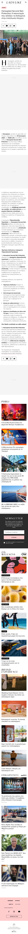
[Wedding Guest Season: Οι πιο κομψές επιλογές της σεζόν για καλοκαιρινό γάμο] (14, 682)
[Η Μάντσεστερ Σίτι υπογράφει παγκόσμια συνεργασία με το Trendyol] (14, 437)
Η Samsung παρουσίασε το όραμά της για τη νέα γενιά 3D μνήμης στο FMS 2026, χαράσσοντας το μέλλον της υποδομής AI (12, 478)
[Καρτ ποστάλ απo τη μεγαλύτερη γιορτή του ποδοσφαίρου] (14, 733)
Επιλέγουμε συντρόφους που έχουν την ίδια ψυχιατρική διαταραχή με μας (12, 580)
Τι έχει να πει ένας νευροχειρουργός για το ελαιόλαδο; (10, 663)
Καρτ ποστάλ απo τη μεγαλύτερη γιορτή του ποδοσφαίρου (13, 745)
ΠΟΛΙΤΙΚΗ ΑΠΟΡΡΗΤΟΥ (8, 907)
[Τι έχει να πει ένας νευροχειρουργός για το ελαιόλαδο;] (14, 648)
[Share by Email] (14, 26)
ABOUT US (11, 904)
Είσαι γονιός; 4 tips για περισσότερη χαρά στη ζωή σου (13, 635)
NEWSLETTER (14, 916)
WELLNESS (5, 604)
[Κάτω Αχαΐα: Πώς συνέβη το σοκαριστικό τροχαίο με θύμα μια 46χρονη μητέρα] (14, 814)
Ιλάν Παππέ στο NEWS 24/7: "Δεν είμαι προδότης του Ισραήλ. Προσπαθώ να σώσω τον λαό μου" (13, 856)
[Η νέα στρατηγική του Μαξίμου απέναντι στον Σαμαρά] (14, 873)
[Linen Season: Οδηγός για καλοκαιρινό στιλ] (14, 758)
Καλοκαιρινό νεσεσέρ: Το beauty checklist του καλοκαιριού (13, 720)
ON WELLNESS (8, 553)
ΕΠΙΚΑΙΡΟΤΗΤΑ (10, 775)
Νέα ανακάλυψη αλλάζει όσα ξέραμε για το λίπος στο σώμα (12, 608)
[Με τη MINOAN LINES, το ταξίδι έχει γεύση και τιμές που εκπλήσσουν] (14, 494)
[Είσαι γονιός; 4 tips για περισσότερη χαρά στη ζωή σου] (14, 621)
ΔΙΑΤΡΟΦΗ (5, 658)
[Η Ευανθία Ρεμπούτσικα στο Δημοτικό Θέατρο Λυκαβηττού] (14, 412)
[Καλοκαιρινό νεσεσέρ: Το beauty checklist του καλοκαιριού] (14, 709)
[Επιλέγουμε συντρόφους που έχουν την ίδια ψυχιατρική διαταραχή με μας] (14, 565)
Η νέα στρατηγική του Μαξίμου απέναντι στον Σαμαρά (12, 884)
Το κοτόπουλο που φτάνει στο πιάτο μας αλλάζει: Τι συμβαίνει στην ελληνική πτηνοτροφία (12, 798)
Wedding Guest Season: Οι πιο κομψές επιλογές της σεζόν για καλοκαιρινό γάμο (12, 695)
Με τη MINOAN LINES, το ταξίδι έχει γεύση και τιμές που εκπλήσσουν (13, 506)
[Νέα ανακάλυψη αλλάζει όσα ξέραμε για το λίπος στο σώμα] (14, 594)
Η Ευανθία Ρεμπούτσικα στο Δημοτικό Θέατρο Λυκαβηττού (12, 423)
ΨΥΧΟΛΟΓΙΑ (5, 575)
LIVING (4, 631)
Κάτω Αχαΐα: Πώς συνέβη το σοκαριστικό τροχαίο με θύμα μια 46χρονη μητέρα (13, 826)
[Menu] (2, 2)
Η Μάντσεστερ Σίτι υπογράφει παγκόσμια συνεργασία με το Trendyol (12, 449)
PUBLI (4, 7)
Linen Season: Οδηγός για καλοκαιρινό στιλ (10, 769)
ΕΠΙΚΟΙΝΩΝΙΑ (10, 900)
